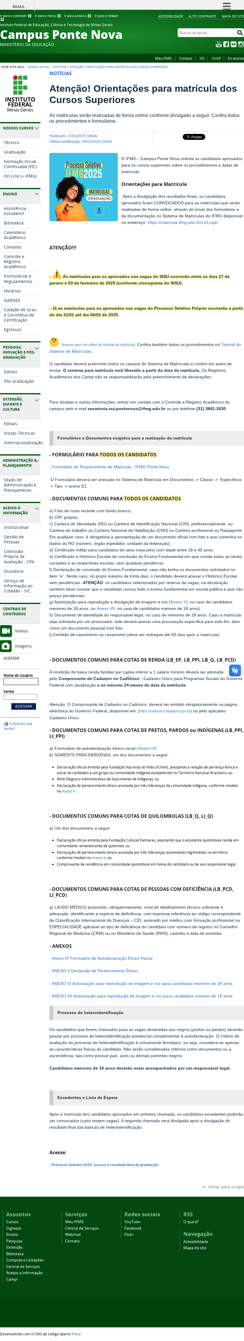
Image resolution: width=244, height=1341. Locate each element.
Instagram (241, 44)
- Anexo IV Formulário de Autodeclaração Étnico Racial (100, 958)
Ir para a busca (77, 16)
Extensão (14, 1247)
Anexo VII (106, 608)
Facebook (226, 44)
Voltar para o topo (226, 1187)
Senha (9, 691)
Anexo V (68, 791)
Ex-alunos (236, 58)
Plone (76, 1333)
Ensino (12, 1234)
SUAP (216, 58)
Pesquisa (14, 1241)
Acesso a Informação (24, 1272)
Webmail (73, 1234)
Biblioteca (15, 1253)
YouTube (219, 44)
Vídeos (21, 631)
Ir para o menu (47, 16)
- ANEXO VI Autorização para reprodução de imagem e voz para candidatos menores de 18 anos (140, 983)
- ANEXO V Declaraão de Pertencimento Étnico (94, 971)
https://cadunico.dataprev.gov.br (165, 711)
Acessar (11, 658)
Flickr (234, 44)
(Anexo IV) (147, 748)
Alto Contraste (202, 16)
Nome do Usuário (18, 675)
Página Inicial (38, 67)
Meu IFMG (163, 58)
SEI (201, 58)
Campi (12, 1279)
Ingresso (13, 1228)
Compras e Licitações (24, 1260)
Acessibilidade (170, 16)
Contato (185, 58)
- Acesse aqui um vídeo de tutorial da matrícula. (97, 345)
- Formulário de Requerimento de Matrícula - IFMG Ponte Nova (109, 467)
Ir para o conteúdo (15, 16)
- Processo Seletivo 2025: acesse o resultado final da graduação (103, 1165)
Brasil (18, 6)
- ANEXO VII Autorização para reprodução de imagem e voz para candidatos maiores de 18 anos (140, 996)
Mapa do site (233, 16)
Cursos (12, 1221)
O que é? (191, 1221)
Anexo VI (179, 602)
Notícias (59, 67)
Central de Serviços (23, 1266)
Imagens (23, 646)
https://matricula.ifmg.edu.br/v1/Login (183, 222)
